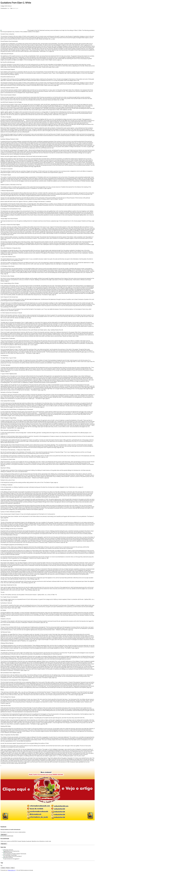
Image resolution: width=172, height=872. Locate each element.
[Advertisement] (47, 19)
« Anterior (3, 867)
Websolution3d (11, 870)
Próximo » (8, 867)
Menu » (12, 867)
